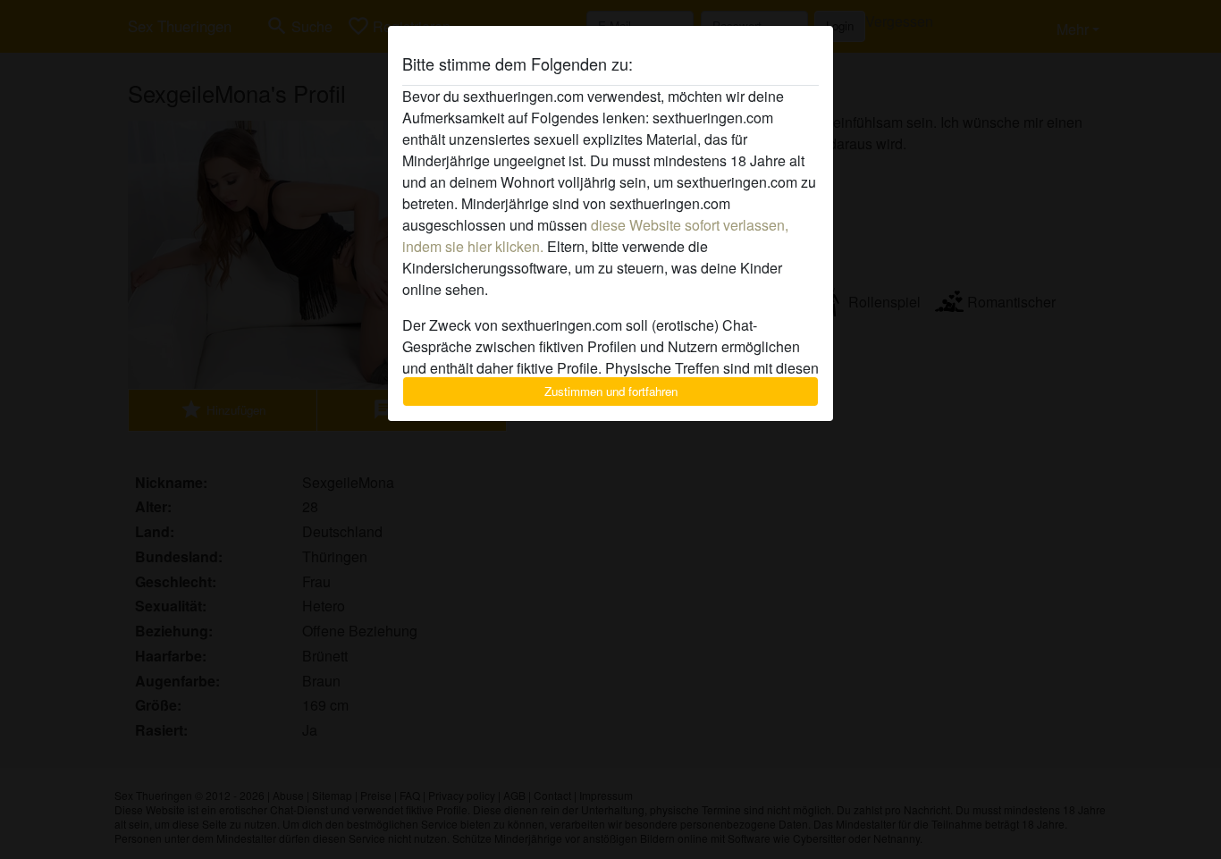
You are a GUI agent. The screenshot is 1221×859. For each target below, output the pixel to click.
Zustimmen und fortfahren (611, 391)
